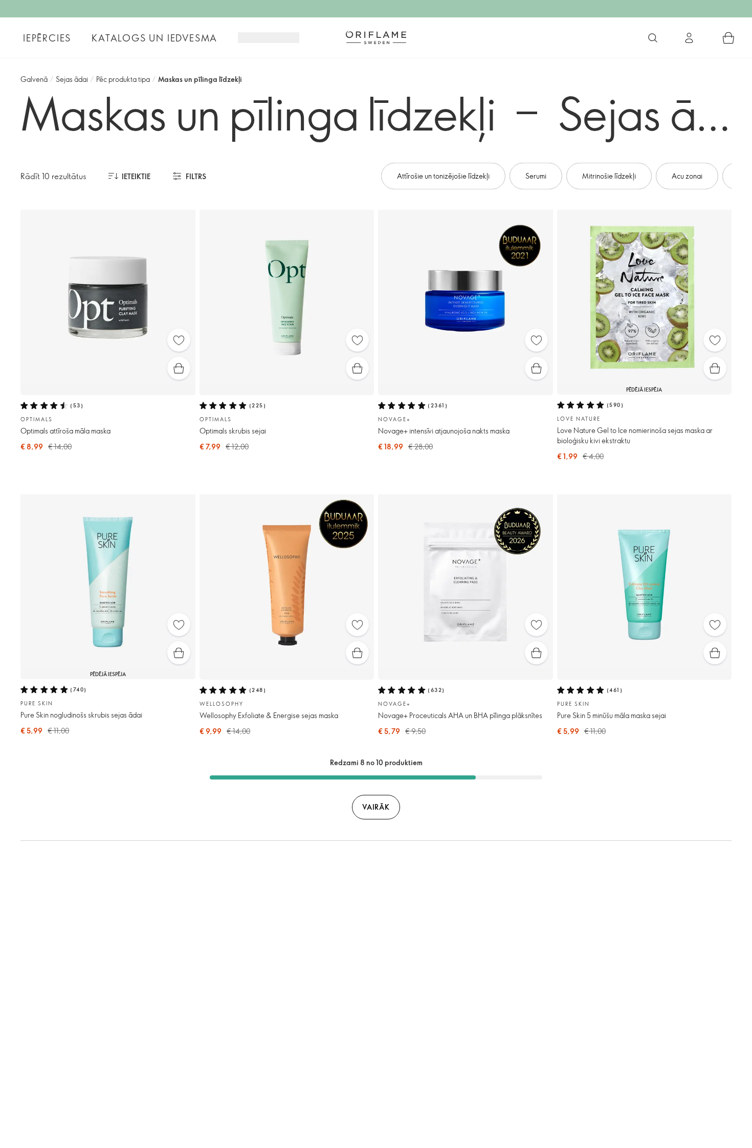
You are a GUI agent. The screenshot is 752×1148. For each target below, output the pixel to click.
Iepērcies (47, 38)
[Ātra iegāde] (178, 368)
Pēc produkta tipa (123, 79)
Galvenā (34, 79)
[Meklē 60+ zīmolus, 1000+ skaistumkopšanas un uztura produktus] (652, 38)
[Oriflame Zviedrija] (376, 37)
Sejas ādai (72, 79)
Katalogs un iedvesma (154, 38)
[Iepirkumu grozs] (728, 38)
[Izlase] (178, 340)
